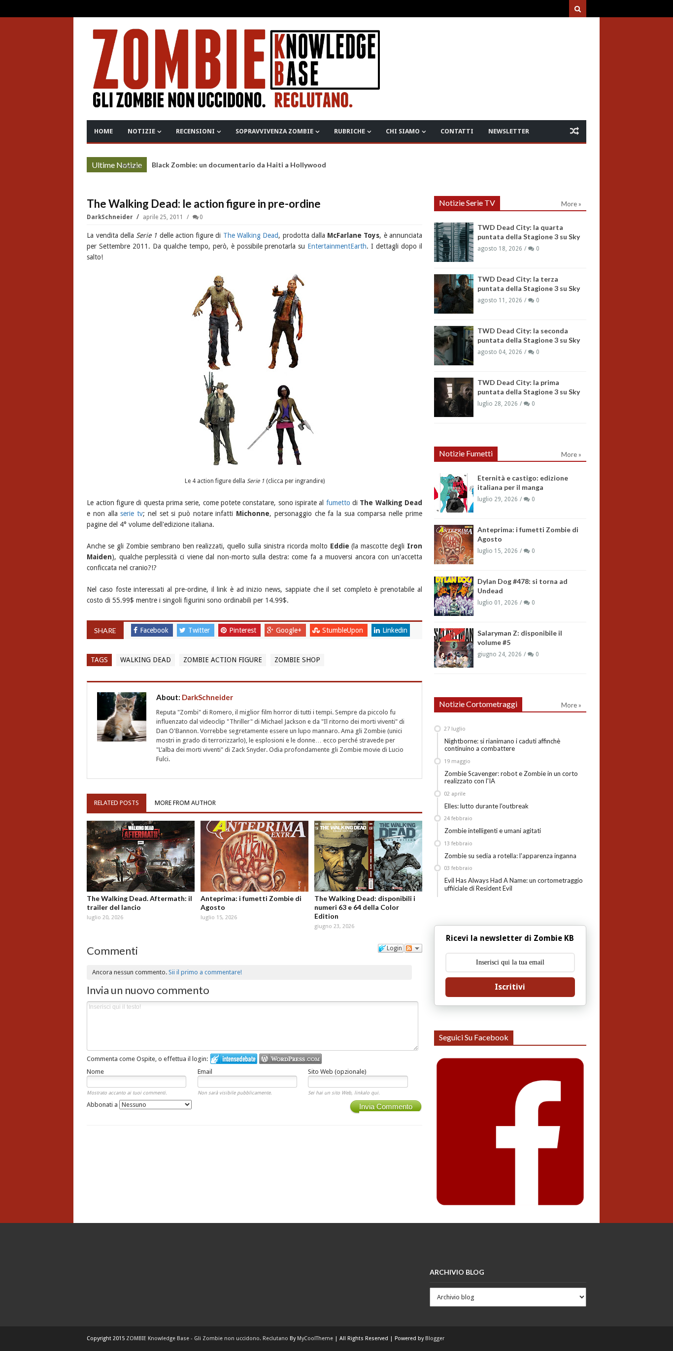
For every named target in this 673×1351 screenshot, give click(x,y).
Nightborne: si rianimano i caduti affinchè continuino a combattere (502, 745)
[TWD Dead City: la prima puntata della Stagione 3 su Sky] (453, 397)
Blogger (434, 1338)
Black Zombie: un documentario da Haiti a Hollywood (239, 165)
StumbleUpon (343, 630)
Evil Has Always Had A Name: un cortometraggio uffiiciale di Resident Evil (513, 884)
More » (132, 166)
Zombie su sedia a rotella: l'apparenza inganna (510, 856)
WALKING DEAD (145, 660)
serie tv (131, 513)
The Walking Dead (251, 235)
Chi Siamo (403, 131)
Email (205, 1071)
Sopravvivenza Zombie (274, 131)
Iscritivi (510, 987)
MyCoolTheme (315, 1338)
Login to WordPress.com (290, 1059)
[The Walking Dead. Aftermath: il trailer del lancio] (141, 856)
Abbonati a (103, 1104)
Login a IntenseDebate (233, 1059)
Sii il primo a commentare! (205, 972)
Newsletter (508, 131)
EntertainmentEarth (337, 246)
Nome (95, 1071)
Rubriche (349, 131)
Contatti (456, 131)
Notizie (141, 131)
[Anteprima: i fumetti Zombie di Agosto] (254, 856)
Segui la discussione (413, 948)
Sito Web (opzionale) (337, 1071)
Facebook (155, 630)
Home (103, 131)
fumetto (338, 503)
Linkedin (394, 630)
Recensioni (195, 131)
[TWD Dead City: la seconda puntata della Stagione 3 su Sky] (453, 345)
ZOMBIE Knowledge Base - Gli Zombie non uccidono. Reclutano (207, 1338)
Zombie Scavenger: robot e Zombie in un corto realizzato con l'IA (511, 777)
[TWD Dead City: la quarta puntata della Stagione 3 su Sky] (453, 242)
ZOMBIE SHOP (297, 660)
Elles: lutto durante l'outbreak (486, 806)
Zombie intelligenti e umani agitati (492, 831)
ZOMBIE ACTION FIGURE (222, 660)
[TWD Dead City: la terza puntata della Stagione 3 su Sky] (453, 294)
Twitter (200, 630)
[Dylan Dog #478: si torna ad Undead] (453, 596)
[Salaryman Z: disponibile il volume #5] (453, 648)
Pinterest (243, 630)
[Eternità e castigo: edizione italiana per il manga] (453, 493)
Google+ (289, 630)
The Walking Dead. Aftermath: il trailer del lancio (139, 902)
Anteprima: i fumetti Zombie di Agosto (251, 902)
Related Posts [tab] (116, 802)
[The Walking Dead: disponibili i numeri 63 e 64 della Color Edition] (368, 856)
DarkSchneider (111, 217)
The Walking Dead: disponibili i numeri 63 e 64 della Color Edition (364, 907)
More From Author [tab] (185, 802)
